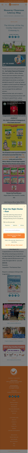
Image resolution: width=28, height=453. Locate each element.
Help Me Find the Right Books (14, 235)
